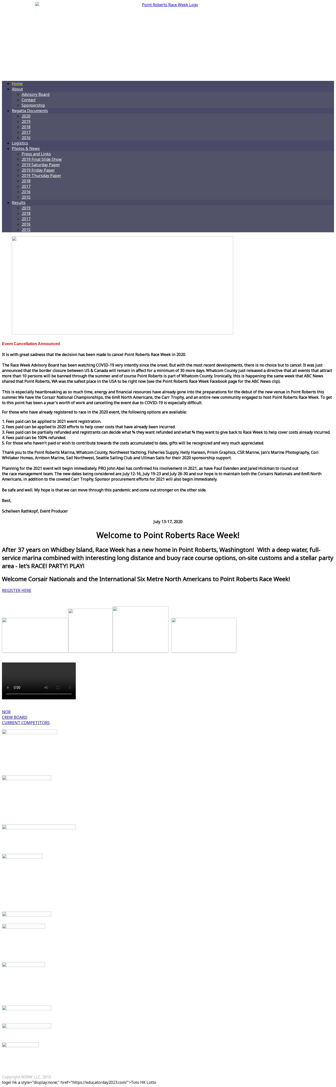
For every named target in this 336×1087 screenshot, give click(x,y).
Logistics (20, 143)
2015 (26, 197)
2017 (26, 132)
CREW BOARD (14, 717)
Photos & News (26, 148)
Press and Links (36, 154)
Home (17, 83)
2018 (26, 127)
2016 (26, 137)
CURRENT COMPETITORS (26, 722)
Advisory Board (35, 94)
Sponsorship (33, 105)
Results (19, 202)
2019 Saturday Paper (41, 164)
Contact (29, 100)
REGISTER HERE (16, 590)
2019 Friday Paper (38, 170)
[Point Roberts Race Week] (168, 39)
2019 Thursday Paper (41, 175)
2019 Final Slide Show (42, 159)
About (17, 89)
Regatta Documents (30, 110)
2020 (26, 116)
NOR (6, 712)
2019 (26, 121)
